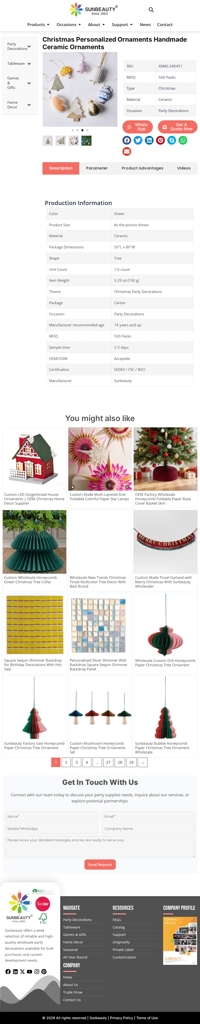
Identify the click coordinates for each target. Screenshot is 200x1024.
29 (131, 762)
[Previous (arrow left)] (8, 512)
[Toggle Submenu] (29, 46)
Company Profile (179, 907)
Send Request (100, 864)
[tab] (60, 168)
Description (60, 168)
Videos (184, 168)
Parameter (97, 168)
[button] (151, 10)
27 (108, 762)
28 (120, 762)
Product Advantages (142, 168)
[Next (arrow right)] (191, 512)
